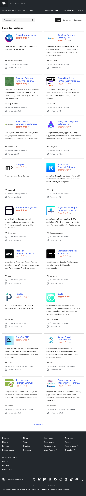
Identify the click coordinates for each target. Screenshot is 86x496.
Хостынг (6, 446)
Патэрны (27, 450)
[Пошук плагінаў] (32, 20)
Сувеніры (70, 450)
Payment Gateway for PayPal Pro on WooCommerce (24, 79)
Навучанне (48, 438)
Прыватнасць (8, 450)
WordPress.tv (50, 450)
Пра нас (5, 438)
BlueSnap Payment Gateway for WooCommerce (66, 36)
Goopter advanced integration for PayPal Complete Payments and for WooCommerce (69, 381)
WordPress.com (9, 457)
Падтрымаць (71, 446)
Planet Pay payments (26, 35)
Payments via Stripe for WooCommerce (67, 208)
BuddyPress (8, 469)
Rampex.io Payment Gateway (66, 165)
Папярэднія (38, 425)
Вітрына (26, 438)
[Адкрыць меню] (82, 3)
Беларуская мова (15, 479)
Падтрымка (49, 442)
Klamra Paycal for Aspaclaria (64, 338)
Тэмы (25, 442)
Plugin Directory (8, 10)
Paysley (19, 294)
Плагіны (26, 446)
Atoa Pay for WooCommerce (25, 252)
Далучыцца (70, 438)
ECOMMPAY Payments (26, 207)
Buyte (60, 294)
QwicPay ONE (22, 337)
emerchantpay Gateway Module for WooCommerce (25, 122)
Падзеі (68, 442)
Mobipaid (20, 164)
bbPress (6, 465)
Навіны (5, 442)
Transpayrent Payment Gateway (24, 381)
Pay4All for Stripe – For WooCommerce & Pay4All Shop (68, 79)
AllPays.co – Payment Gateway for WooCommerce (68, 122)
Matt (5, 461)
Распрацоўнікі (50, 446)
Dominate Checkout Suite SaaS (67, 252)
